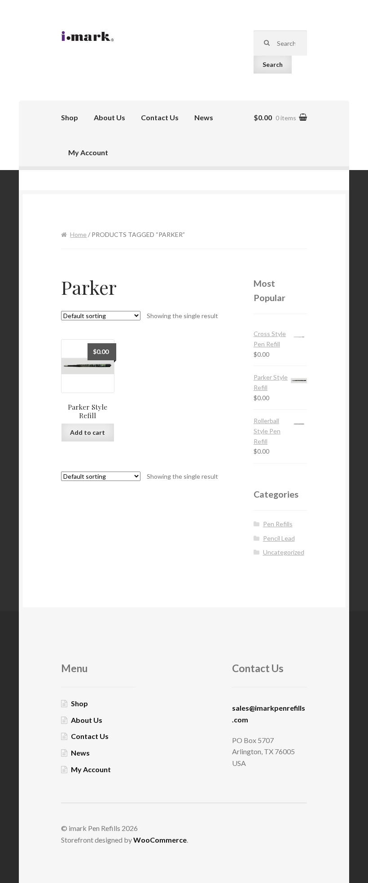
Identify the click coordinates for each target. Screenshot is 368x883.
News (203, 117)
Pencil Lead (279, 538)
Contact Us (160, 117)
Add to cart (87, 432)
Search (273, 64)
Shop (69, 117)
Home (78, 234)
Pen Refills (278, 524)
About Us (109, 117)
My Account (88, 152)
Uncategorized (283, 552)
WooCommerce (160, 839)
